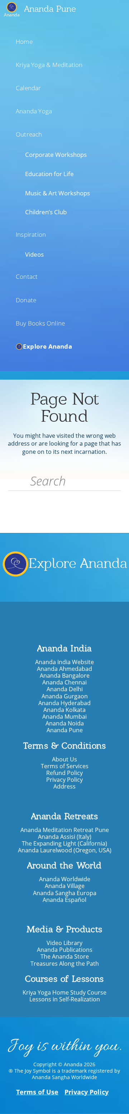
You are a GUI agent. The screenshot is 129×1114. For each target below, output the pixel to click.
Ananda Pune (50, 9)
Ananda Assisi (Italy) (64, 836)
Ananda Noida (65, 723)
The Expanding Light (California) (64, 843)
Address (64, 786)
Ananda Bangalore (65, 675)
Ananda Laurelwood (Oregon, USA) (64, 850)
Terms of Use (37, 1092)
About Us (64, 759)
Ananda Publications (64, 949)
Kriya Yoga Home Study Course (64, 992)
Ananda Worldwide (64, 879)
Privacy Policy (64, 779)
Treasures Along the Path (64, 963)
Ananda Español (64, 900)
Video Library (64, 943)
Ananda (12, 14)
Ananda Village (65, 886)
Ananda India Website (64, 662)
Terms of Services (65, 766)
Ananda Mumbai (64, 716)
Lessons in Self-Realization (64, 999)
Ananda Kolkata (64, 710)
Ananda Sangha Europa (64, 893)
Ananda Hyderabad (64, 703)
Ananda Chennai (64, 682)
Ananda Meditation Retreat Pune (64, 830)
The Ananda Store (64, 956)
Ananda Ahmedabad (64, 669)
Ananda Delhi (65, 689)
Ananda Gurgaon (65, 696)
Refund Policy (64, 773)
